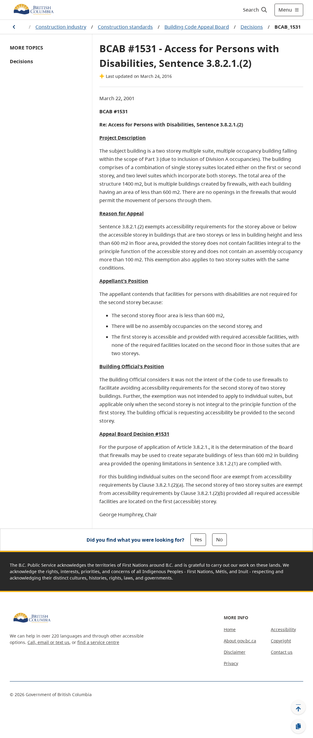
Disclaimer (234, 652)
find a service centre (98, 642)
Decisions (252, 27)
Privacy (231, 663)
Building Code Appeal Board (196, 27)
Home (230, 629)
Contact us (282, 652)
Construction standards (125, 27)
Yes (198, 539)
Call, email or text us (48, 642)
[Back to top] (298, 707)
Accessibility (283, 629)
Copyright (281, 641)
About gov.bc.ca (240, 641)
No (219, 539)
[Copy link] (298, 726)
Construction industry (60, 27)
